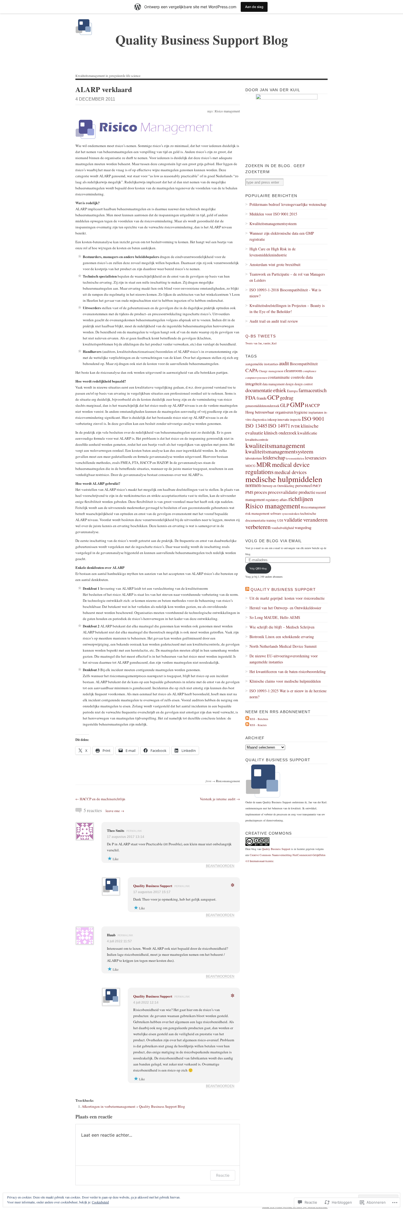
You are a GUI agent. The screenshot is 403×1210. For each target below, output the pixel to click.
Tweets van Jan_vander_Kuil (261, 343)
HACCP (312, 405)
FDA (250, 397)
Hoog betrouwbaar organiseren (269, 412)
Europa (292, 390)
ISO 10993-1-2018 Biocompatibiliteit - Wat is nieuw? (285, 292)
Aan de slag (254, 7)
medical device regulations (277, 468)
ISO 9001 (313, 418)
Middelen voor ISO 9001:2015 (273, 214)
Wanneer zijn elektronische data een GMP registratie (281, 236)
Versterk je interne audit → (220, 798)
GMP (297, 404)
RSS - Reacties (258, 725)
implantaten (315, 412)
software (275, 513)
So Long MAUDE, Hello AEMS (274, 617)
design (289, 384)
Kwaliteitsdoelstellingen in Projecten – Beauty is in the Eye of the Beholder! (287, 308)
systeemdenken (290, 514)
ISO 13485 (256, 425)
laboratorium (253, 458)
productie (307, 492)
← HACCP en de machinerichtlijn (100, 798)
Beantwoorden (220, 866)
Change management (271, 371)
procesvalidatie (283, 492)
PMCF (317, 486)
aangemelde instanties (261, 363)
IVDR (295, 426)
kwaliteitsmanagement (275, 445)
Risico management (227, 111)
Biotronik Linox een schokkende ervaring (281, 636)
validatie (293, 519)
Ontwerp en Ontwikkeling (278, 486)
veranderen (315, 519)
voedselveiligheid (282, 527)
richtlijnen (300, 499)
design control (303, 384)
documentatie (258, 390)
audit (284, 363)
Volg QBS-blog (258, 568)
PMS (249, 492)
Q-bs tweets (260, 336)
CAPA (251, 370)
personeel (303, 485)
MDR (263, 464)
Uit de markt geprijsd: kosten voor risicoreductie (287, 598)
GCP (273, 397)
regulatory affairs (277, 499)
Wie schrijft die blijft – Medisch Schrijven (281, 627)
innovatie (283, 419)
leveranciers (316, 458)
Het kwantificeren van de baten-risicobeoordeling (287, 671)
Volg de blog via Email (273, 541)
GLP (284, 405)
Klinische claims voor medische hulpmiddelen (285, 681)
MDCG (250, 465)
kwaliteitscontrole (256, 439)
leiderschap (274, 457)
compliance (309, 371)
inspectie (295, 419)
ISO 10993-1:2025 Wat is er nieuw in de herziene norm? (288, 693)
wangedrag (303, 527)
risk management (257, 513)
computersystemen (256, 378)
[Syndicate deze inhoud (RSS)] (247, 589)
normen (253, 484)
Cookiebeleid (100, 1202)
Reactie (222, 1175)
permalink (134, 831)
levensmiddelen (295, 458)
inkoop (272, 419)
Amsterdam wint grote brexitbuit (274, 264)
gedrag (286, 397)
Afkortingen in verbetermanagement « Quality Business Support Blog (133, 1106)
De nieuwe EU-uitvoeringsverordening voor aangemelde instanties (283, 658)
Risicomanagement (228, 781)
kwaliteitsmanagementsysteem (279, 451)
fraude (261, 398)
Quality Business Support (152, 885)
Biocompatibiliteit (304, 363)
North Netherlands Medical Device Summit (283, 646)
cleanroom (293, 370)
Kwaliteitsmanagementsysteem (273, 223)
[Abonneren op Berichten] (247, 719)
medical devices (290, 472)
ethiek (279, 390)
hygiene (301, 412)
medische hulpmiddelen (283, 479)
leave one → (115, 810)
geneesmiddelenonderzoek (262, 405)
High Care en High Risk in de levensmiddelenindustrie (272, 251)
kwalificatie (307, 433)
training (271, 520)
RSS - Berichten (259, 719)
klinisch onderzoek (280, 433)
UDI (280, 520)
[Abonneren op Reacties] (247, 725)
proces (260, 492)
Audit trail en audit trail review (273, 321)
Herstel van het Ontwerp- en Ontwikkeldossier (285, 607)
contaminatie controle (286, 377)
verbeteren (258, 526)
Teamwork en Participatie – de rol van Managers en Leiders (287, 277)
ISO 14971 (279, 425)
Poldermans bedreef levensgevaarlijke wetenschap (287, 204)
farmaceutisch (313, 390)
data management (273, 384)
